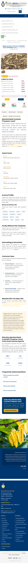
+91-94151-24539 (4, 500)
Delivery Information (6, 530)
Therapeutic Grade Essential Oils (10, 29)
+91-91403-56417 (7, 498)
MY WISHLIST (8, 8)
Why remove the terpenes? (10, 381)
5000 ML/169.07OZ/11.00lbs (9, 91)
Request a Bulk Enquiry (11, 410)
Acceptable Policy (5, 524)
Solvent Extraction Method (7, 537)
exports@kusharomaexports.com (7, 512)
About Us (4, 518)
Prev (4, 464)
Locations (4, 541)
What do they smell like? (9, 386)
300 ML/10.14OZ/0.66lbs (8, 83)
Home (3, 40)
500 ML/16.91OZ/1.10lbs (8, 85)
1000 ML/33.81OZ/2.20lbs (8, 87)
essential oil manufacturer (12, 139)
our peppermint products (13, 305)
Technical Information (6, 546)
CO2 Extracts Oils (19, 537)
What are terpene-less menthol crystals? (11, 376)
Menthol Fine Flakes (12, 304)
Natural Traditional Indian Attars (10, 32)
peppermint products (20, 144)
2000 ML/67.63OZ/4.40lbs (8, 89)
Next (24, 464)
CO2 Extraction (5, 535)
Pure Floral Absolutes (20, 531)
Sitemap (3, 548)
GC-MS (3, 539)
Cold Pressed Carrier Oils (8, 23)
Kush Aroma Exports (10, 553)
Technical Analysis (12, 112)
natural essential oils (12, 146)
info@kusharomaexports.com (9, 511)
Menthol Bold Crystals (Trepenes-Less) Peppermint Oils (17, 41)
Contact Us (4, 528)
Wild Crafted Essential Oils (21, 533)
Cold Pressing (4, 526)
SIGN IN (14, 8)
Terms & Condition (15, 554)
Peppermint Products (11, 40)
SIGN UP (19, 8)
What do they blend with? (9, 390)
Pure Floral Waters (19, 535)
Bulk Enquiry (20, 112)
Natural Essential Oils (7, 20)
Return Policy (4, 520)
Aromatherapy (4, 522)
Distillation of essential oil (7, 533)
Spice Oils (18, 539)
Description (4, 112)
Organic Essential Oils (7, 26)
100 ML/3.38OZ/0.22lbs (8, 81)
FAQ (3, 531)
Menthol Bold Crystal (12, 302)
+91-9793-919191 (7, 508)
